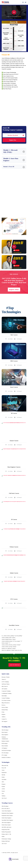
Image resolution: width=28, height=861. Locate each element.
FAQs (3, 712)
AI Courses (14, 519)
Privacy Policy (5, 707)
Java (3, 793)
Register (3, 714)
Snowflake (4, 779)
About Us (4, 679)
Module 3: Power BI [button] (8, 166)
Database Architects (6, 757)
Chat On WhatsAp (14, 664)
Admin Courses (14, 573)
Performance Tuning (6, 838)
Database (4, 737)
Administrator (5, 738)
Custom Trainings (6, 698)
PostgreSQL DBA (6, 829)
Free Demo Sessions (6, 700)
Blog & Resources (6, 702)
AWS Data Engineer (6, 822)
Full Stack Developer (6, 750)
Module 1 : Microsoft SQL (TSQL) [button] (10, 151)
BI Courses (14, 413)
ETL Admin (4, 755)
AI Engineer (4, 748)
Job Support (4, 721)
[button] (25, 2)
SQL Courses (14, 335)
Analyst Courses (14, 440)
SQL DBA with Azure (6, 827)
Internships (4, 695)
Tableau (3, 795)
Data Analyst (5, 732)
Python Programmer (6, 831)
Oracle (3, 791)
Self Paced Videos (5, 684)
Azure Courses (14, 387)
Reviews (3, 705)
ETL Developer (5, 752)
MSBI (3, 836)
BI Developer (5, 743)
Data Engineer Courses (14, 467)
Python (3, 786)
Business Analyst (5, 741)
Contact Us (5, 719)
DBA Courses (14, 361)
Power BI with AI (6, 808)
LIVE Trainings (5, 681)
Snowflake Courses (14, 625)
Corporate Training (6, 691)
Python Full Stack (6, 841)
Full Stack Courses (14, 493)
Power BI (4, 767)
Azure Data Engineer (6, 810)
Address (3, 716)
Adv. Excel (4, 798)
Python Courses (14, 547)
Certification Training (6, 693)
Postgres (3, 784)
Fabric (3, 777)
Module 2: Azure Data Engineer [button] (10, 159)
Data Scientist (5, 745)
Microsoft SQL (5, 765)
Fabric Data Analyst (6, 824)
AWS (3, 781)
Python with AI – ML (6, 834)
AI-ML (3, 788)
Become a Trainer (6, 677)
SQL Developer (5, 730)
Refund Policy (5, 709)
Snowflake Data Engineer (7, 820)
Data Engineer (5, 734)
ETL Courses (14, 599)
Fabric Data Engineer (6, 817)
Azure (3, 770)
